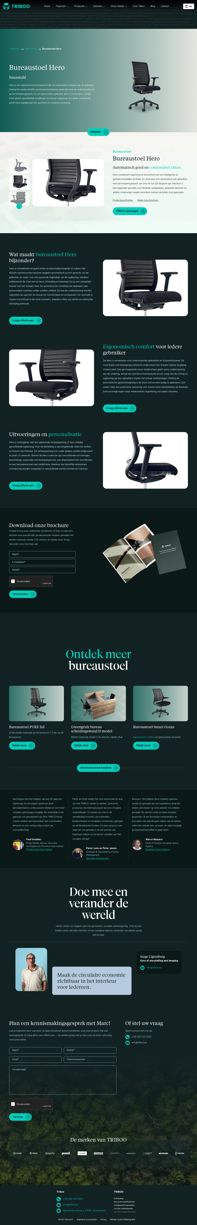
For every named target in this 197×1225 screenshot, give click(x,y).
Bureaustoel (31, 49)
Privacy (103, 1219)
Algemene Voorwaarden (87, 1219)
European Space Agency (158, 850)
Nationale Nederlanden (97, 858)
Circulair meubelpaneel (123, 1208)
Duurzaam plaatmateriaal (124, 1201)
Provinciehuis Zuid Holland (39, 850)
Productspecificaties (123, 200)
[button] (62, 6)
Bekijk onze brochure (148, 200)
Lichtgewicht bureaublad (124, 1205)
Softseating (118, 1198)
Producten (14, 49)
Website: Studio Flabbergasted (122, 1219)
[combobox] (188, 6)
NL (190, 6)
